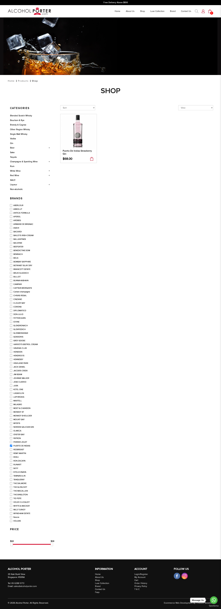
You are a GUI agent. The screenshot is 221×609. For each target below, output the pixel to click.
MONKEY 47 (18, 412)
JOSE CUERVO (19, 382)
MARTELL (17, 401)
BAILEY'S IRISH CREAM (23, 235)
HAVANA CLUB (20, 348)
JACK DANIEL (19, 367)
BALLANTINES (19, 239)
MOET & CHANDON (21, 408)
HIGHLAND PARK (20, 363)
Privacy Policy (140, 586)
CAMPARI (17, 284)
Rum (12, 166)
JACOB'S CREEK (20, 370)
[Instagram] (184, 575)
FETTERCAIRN (19, 318)
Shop (35, 81)
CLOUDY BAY (19, 303)
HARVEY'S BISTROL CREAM (25, 344)
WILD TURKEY (19, 509)
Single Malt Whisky (18, 134)
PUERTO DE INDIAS (21, 446)
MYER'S (16, 423)
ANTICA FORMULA (21, 213)
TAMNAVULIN (19, 476)
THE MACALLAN (20, 491)
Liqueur (13, 184)
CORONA (17, 307)
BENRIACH (18, 254)
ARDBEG (17, 220)
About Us (99, 577)
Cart (136, 580)
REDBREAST (18, 449)
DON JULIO (18, 314)
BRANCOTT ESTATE (21, 269)
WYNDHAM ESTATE (21, 513)
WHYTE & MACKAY (21, 506)
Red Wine (14, 175)
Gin (11, 143)
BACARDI (17, 231)
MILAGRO (17, 404)
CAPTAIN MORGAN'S (22, 288)
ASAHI (16, 228)
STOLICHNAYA (19, 472)
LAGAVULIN (18, 393)
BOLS (15, 258)
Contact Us (100, 589)
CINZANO (17, 299)
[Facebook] (177, 575)
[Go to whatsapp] (214, 600)
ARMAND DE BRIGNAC (23, 224)
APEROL (17, 216)
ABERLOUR (18, 205)
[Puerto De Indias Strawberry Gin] (78, 131)
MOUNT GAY (19, 419)
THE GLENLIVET (20, 487)
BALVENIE (17, 243)
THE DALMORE (19, 483)
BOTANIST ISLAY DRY (22, 265)
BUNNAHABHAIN (20, 280)
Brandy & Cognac (18, 125)
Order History (140, 583)
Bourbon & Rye (17, 120)
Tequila (13, 157)
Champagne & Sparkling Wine (24, 161)
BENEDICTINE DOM (21, 250)
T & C (137, 589)
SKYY (15, 468)
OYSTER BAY (19, 434)
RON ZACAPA (19, 461)
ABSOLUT (17, 209)
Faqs (97, 592)
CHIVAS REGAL (20, 295)
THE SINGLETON (20, 494)
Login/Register (141, 574)
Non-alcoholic (16, 189)
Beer (12, 148)
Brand (98, 586)
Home (11, 81)
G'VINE (16, 322)
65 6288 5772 (17, 583)
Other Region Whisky (20, 129)
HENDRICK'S (18, 355)
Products (23, 81)
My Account (139, 577)
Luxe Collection (102, 583)
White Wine (15, 171)
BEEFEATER (18, 247)
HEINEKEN (17, 352)
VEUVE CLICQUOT (21, 502)
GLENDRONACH (20, 325)
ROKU (16, 457)
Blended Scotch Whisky (21, 115)
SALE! (12, 180)
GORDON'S (18, 337)
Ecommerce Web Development (178, 603)
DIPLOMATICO (19, 310)
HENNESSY (18, 359)
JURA (15, 386)
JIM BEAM (17, 374)
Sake (12, 152)
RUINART (17, 464)
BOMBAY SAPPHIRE (22, 262)
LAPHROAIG (18, 397)
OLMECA (17, 431)
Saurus (16, 517)
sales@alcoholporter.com (25, 586)
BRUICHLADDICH (21, 273)
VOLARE (17, 521)
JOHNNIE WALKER (21, 378)
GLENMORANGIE (20, 333)
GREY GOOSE (19, 340)
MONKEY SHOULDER (22, 416)
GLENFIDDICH (19, 329)
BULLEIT (17, 277)
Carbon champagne (21, 292)
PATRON (17, 438)
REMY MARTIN (19, 453)
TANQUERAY (19, 479)
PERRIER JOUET (20, 442)
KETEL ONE (18, 389)
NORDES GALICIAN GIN (23, 427)
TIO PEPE (17, 498)
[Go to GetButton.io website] (214, 606)
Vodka (13, 138)
